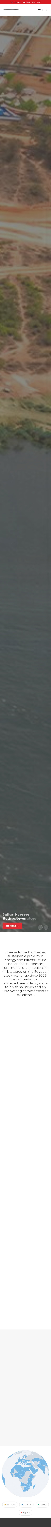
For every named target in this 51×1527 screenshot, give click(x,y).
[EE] (12, 10)
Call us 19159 (16, 2)
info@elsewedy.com (31, 2)
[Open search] (47, 10)
